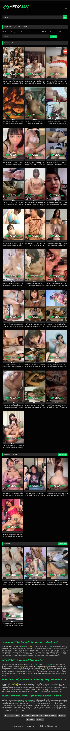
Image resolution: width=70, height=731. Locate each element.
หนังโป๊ (24, 646)
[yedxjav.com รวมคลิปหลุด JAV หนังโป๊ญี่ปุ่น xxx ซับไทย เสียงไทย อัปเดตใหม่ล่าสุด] (35, 7)
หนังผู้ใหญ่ (31, 719)
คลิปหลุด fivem (37, 715)
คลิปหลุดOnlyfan (51, 715)
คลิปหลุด (26, 715)
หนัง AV (62, 715)
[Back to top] (64, 719)
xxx (18, 715)
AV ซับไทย (9, 715)
